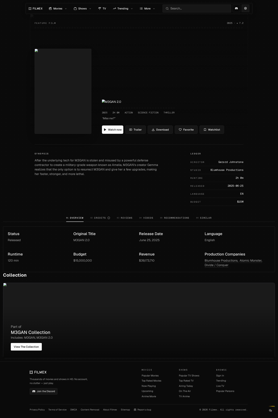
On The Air (185, 391)
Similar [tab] (204, 217)
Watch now (115, 129)
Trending (122, 8)
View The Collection (26, 346)
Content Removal (90, 409)
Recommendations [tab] (174, 217)
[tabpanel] (139, 292)
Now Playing (149, 386)
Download (162, 129)
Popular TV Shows (189, 375)
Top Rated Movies (151, 380)
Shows (82, 8)
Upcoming (147, 391)
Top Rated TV (186, 380)
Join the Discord (46, 391)
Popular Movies (150, 375)
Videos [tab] (146, 217)
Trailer (138, 129)
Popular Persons (225, 391)
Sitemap (125, 409)
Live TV (220, 386)
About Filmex (110, 409)
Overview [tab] (75, 217)
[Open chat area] (270, 410)
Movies (57, 8)
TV (104, 8)
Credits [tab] (98, 217)
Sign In (220, 375)
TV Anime (184, 396)
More (147, 8)
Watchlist (214, 129)
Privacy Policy (37, 409)
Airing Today (186, 386)
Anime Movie (149, 396)
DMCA (73, 409)
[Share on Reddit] (236, 8)
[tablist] (139, 218)
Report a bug (144, 409)
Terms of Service (57, 409)
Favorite (188, 129)
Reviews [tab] (125, 217)
